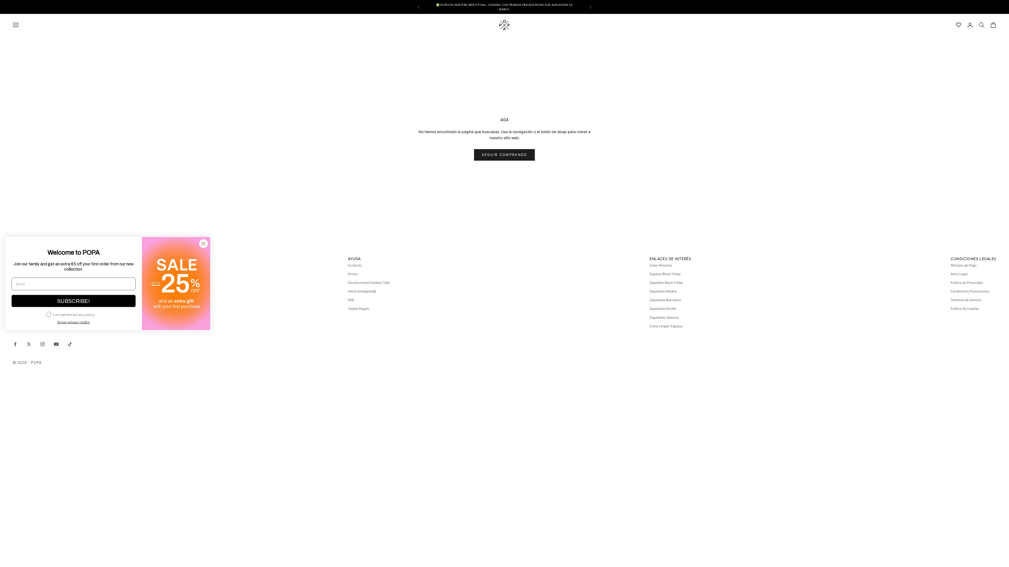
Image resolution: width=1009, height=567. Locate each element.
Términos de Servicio (966, 300)
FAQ (351, 300)
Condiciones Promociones (970, 291)
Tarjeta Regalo (358, 309)
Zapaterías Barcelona (665, 300)
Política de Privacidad (967, 283)
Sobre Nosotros (661, 265)
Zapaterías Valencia (664, 317)
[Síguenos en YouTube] (56, 344)
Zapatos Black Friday (665, 274)
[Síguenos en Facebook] (15, 344)
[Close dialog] (203, 243)
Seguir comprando (504, 155)
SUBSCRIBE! (73, 301)
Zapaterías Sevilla (663, 309)
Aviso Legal (959, 274)
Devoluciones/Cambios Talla (369, 283)
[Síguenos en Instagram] (42, 344)
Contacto (355, 265)
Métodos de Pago (963, 265)
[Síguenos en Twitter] (29, 344)
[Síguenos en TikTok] (70, 344)
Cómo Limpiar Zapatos (666, 326)
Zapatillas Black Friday (666, 283)
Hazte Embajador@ (362, 291)
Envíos (353, 274)
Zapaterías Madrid (663, 291)
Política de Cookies (965, 309)
